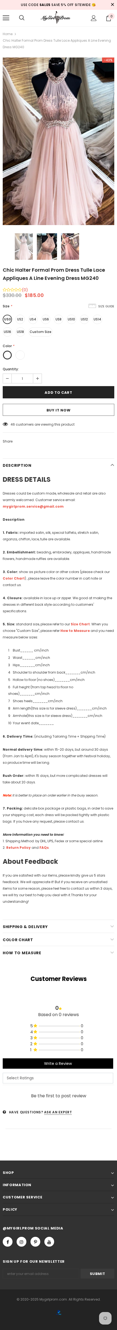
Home (8, 34)
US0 (7, 319)
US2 (20, 319)
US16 (7, 331)
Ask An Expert (58, 1112)
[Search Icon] (21, 18)
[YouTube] (49, 1242)
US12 (84, 319)
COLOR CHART (18, 940)
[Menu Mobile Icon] (6, 18)
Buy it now (59, 410)
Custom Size (40, 331)
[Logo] (58, 17)
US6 (46, 319)
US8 (58, 319)
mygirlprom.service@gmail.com (33, 506)
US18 (20, 331)
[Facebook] (8, 1242)
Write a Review (58, 1063)
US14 (97, 319)
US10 (71, 319)
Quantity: (11, 369)
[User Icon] (94, 18)
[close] (112, 5)
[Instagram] (21, 1242)
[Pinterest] (35, 1242)
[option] (58, 141)
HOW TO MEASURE (22, 953)
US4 (33, 319)
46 (13, 424)
